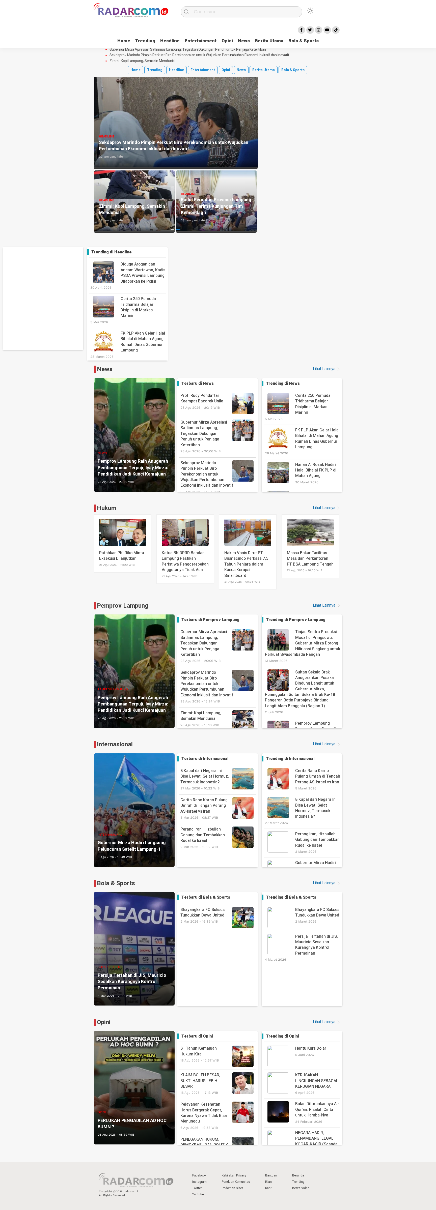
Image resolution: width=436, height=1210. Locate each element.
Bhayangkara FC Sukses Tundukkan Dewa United (202, 915)
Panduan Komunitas (236, 1181)
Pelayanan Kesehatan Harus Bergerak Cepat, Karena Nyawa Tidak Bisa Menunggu (203, 1115)
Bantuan (271, 1175)
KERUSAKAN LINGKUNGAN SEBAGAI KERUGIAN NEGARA (316, 1080)
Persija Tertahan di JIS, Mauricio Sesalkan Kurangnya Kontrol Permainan (316, 944)
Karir (268, 1188)
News (244, 41)
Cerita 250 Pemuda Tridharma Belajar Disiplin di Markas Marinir (138, 307)
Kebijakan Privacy (234, 1175)
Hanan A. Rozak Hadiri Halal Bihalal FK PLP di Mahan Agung (315, 470)
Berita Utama (269, 41)
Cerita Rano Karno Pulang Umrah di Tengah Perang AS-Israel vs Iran (204, 808)
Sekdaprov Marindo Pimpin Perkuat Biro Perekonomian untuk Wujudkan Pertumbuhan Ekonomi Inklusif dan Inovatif (199, 55)
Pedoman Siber (232, 1188)
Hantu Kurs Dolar (310, 1048)
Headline (170, 41)
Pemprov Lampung (122, 605)
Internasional (115, 744)
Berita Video (300, 1188)
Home (123, 41)
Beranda (298, 1175)
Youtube (198, 1194)
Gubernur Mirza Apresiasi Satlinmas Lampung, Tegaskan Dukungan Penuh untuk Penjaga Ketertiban (188, 49)
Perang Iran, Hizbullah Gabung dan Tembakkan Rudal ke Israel (202, 837)
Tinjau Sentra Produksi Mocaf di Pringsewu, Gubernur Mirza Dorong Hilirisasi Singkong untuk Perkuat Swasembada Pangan (302, 643)
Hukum (106, 508)
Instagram (199, 1181)
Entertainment (200, 41)
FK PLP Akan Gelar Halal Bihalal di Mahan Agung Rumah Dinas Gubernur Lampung (143, 341)
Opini (227, 41)
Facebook (199, 1175)
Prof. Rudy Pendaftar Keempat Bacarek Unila (201, 401)
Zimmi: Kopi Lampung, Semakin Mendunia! (142, 61)
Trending (145, 41)
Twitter (197, 1188)
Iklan (268, 1181)
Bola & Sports (303, 41)
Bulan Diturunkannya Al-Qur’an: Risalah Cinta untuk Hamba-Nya (317, 1109)
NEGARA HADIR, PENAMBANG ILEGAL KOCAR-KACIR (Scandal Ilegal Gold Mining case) (317, 1141)
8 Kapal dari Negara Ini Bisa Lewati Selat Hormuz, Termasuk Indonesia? (204, 779)
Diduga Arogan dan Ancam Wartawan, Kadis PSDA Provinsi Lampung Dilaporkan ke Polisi (143, 272)
